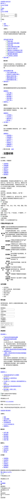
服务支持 (6, 81)
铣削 (5, 417)
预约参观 (8, 410)
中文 (3, 3)
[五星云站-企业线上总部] (2, 474)
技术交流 (8, 1)
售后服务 (6, 434)
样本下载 (6, 439)
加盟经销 (6, 172)
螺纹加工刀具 (7, 420)
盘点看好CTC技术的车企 (10, 378)
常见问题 (6, 438)
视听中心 (6, 169)
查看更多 (3, 372)
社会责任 (6, 167)
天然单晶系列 (7, 422)
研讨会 (5, 451)
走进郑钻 (3, 1)
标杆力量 (6, 432)
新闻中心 (6, 101)
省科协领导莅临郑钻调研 (10, 339)
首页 (5, 23)
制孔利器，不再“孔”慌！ (10, 389)
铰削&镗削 (6, 418)
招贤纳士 (6, 170)
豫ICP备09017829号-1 (6, 472)
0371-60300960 (10, 401)
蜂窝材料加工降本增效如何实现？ (13, 386)
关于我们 (6, 122)
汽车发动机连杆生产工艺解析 (11, 375)
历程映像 (6, 165)
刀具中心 (6, 25)
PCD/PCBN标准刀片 (9, 424)
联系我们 (6, 174)
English (2, 5)
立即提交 (3, 327)
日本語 (6, 5)
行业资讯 (6, 448)
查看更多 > (6, 426)
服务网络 (6, 436)
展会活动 (6, 450)
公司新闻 (6, 446)
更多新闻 (3, 334)
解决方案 (6, 57)
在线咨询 (3, 410)
